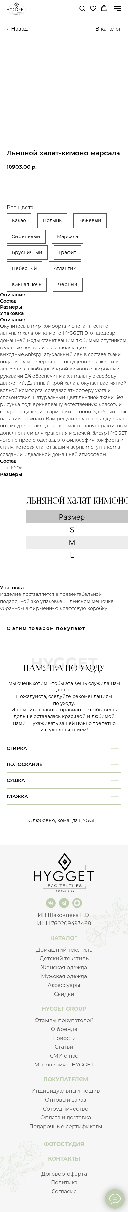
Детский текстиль (64, 958)
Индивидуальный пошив (66, 1091)
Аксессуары (64, 985)
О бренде (64, 1029)
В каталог (108, 29)
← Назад (17, 29)
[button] (82, 8)
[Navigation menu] (117, 8)
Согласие (64, 1191)
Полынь (52, 220)
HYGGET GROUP (64, 1009)
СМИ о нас (64, 1056)
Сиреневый (26, 236)
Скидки (64, 994)
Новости (64, 1038)
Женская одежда (64, 967)
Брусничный (27, 252)
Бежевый (89, 220)
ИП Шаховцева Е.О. (64, 915)
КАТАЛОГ (64, 938)
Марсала (67, 236)
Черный (67, 284)
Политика (64, 1182)
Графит (67, 252)
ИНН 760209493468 (64, 923)
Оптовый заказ (65, 1100)
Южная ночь (26, 284)
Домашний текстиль (64, 950)
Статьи (64, 1047)
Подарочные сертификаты (65, 1126)
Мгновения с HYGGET (64, 1065)
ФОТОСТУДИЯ (64, 1144)
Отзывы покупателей (64, 1020)
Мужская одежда (64, 976)
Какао (19, 220)
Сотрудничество (65, 1109)
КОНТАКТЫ (64, 1159)
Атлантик (65, 268)
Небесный (24, 268)
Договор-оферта (64, 1174)
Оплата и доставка (65, 1117)
